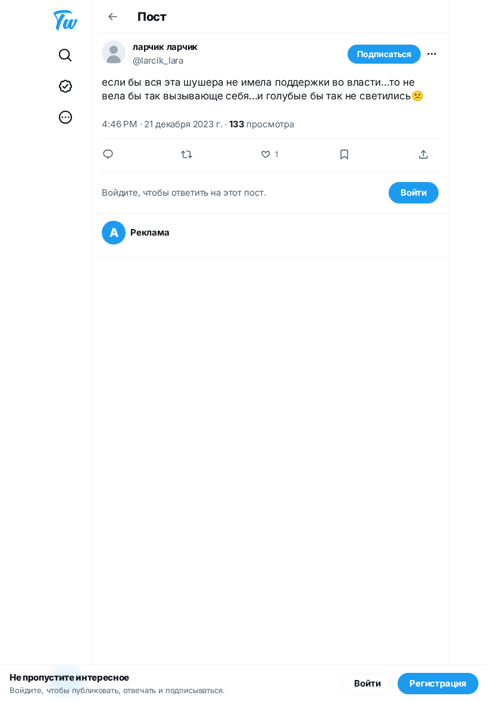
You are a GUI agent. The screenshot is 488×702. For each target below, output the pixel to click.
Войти (414, 192)
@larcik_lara (158, 60)
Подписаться (384, 54)
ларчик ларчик (165, 46)
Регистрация (438, 683)
